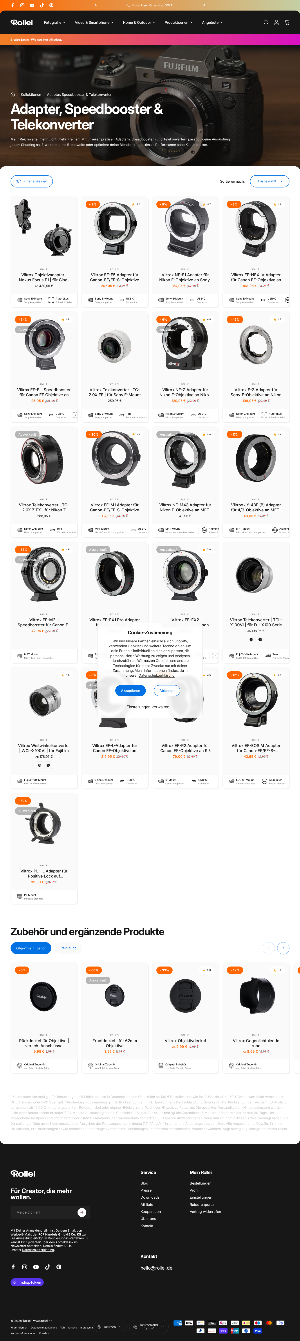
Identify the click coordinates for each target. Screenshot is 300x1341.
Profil (194, 1190)
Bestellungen (200, 1183)
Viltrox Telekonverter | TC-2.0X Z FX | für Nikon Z (44, 507)
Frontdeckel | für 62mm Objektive (114, 1043)
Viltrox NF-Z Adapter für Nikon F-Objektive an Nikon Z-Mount (185, 394)
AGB (62, 1327)
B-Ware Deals (20, 39)
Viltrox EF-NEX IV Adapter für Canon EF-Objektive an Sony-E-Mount (256, 279)
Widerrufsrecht (19, 1327)
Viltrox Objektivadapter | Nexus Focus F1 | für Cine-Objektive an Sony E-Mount (44, 279)
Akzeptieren (130, 691)
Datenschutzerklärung (157, 675)
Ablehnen (167, 691)
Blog (144, 1183)
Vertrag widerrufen (205, 1211)
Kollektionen (31, 94)
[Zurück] (96, 5)
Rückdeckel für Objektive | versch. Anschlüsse (44, 1043)
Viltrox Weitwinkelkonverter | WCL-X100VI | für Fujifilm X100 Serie (44, 750)
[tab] (31, 948)
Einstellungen (201, 1197)
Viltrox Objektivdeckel (185, 1040)
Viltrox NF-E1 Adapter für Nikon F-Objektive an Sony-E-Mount (185, 279)
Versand (72, 1327)
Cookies (44, 1333)
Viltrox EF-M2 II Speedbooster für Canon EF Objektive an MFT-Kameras (44, 624)
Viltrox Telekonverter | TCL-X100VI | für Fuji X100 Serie (256, 622)
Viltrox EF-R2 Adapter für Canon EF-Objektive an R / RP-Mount (185, 750)
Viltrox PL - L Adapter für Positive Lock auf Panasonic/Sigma (43, 876)
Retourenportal (202, 1204)
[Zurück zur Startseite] (13, 94)
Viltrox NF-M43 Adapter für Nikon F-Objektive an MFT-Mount (185, 509)
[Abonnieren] (82, 1212)
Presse (146, 1190)
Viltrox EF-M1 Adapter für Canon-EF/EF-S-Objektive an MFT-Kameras (114, 509)
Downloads (150, 1197)
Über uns (148, 1218)
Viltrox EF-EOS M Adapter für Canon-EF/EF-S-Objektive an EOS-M (255, 750)
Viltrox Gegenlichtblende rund (256, 1043)
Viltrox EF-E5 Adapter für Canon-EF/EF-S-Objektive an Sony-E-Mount (114, 279)
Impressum (86, 1327)
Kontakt (147, 1226)
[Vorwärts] (204, 5)
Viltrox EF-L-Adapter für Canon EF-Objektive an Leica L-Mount (114, 750)
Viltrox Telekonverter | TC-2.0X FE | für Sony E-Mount (115, 392)
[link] (156, 1268)
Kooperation (151, 1211)
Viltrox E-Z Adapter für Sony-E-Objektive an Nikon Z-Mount (256, 394)
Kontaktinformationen (23, 1333)
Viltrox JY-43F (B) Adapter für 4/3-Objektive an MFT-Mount (256, 509)
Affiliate (147, 1204)
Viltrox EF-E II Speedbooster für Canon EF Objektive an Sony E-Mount (44, 394)
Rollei (44, 269)
